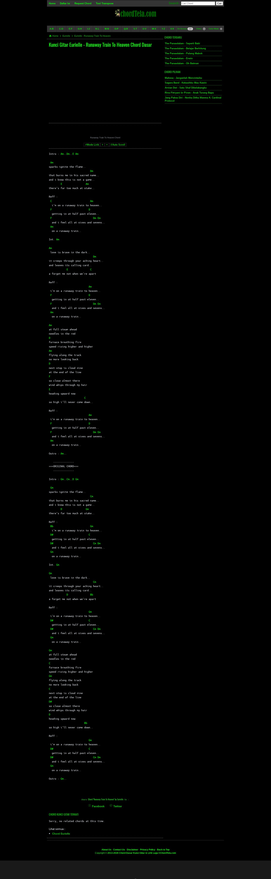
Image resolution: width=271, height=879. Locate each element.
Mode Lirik (93, 144)
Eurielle (66, 36)
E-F (70, 28)
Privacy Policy (147, 849)
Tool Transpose (104, 3)
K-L (97, 28)
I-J (88, 28)
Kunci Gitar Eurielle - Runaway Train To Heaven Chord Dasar (100, 44)
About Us (106, 849)
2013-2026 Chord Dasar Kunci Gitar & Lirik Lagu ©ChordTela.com (141, 853)
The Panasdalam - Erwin (179, 58)
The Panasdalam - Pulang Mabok (183, 53)
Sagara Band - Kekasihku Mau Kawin (186, 82)
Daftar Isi (65, 3)
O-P (116, 28)
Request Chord (82, 3)
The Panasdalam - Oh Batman (182, 63)
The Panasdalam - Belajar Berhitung (185, 48)
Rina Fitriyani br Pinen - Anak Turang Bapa (189, 92)
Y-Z (163, 28)
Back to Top (163, 849)
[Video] (204, 29)
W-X (154, 28)
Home (52, 3)
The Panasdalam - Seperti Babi (182, 43)
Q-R (126, 28)
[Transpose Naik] (107, 144)
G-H (80, 28)
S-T (135, 28)
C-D (61, 28)
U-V (144, 28)
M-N (107, 28)
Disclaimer (132, 849)
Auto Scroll (118, 144)
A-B (52, 28)
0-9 (172, 28)
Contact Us (119, 849)
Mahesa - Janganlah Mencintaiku (183, 78)
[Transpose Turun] (102, 144)
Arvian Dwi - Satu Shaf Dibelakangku (186, 87)
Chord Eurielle (61, 833)
